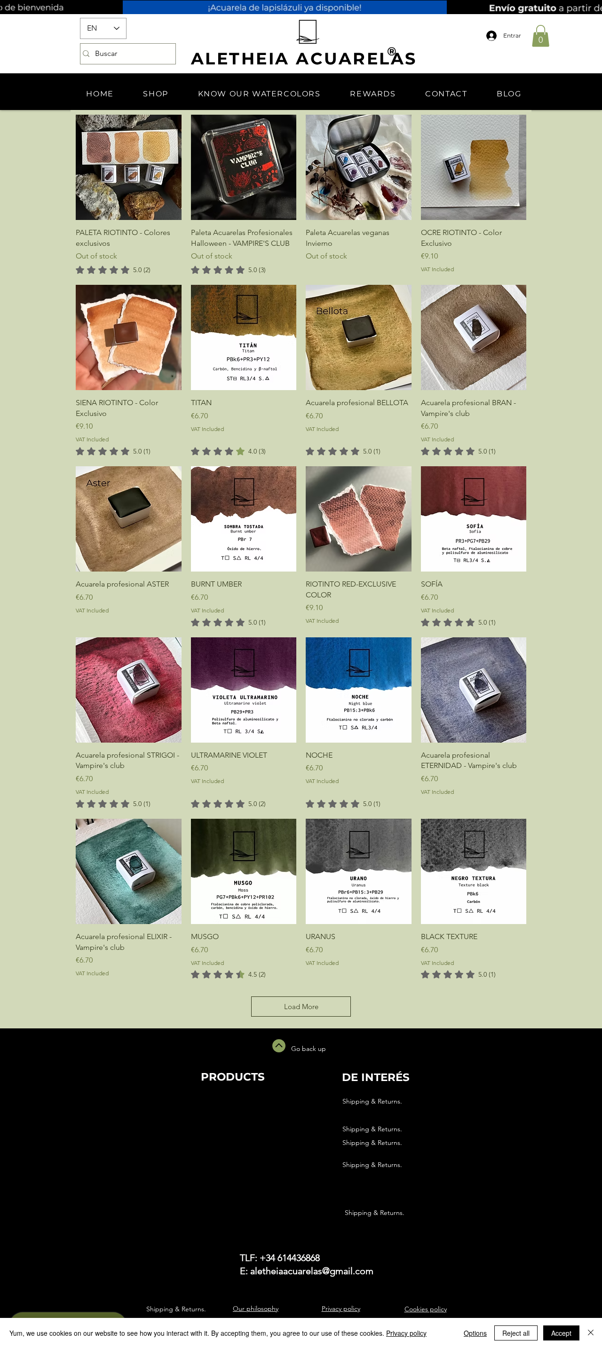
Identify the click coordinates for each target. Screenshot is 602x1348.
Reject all (516, 1333)
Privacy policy (406, 1333)
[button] (540, 36)
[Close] (590, 1332)
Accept (561, 1333)
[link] (113, 270)
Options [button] (475, 1333)
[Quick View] (129, 167)
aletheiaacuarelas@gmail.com (311, 1271)
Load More (301, 1006)
